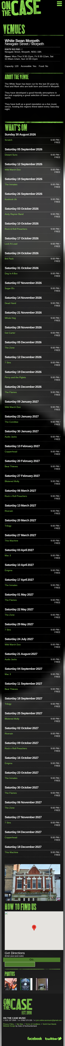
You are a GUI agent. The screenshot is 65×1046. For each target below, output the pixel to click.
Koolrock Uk (11, 199)
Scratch (8, 140)
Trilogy (8, 525)
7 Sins (8, 362)
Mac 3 (8, 555)
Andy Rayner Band (14, 214)
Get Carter (10, 333)
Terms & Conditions (32, 1024)
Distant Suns (11, 154)
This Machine (11, 540)
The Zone (10, 347)
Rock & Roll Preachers (16, 229)
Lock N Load (11, 244)
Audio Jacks (11, 436)
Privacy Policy (8, 1024)
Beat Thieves (11, 466)
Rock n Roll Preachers (16, 496)
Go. (32, 959)
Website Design (9, 1026)
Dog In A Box (11, 273)
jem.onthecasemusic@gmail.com (49, 1020)
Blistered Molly (12, 481)
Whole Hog (10, 318)
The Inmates (11, 184)
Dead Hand (10, 303)
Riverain (9, 511)
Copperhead (11, 451)
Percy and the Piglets (15, 377)
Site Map (19, 1024)
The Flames (11, 392)
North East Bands (49, 1024)
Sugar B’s (9, 288)
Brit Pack (9, 258)
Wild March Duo (13, 169)
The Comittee (11, 422)
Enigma (8, 570)
